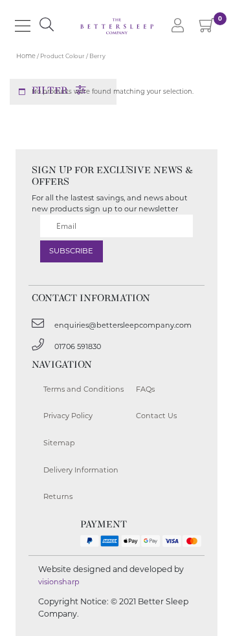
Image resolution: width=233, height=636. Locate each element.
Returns (57, 496)
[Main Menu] (23, 26)
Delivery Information (80, 469)
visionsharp (59, 581)
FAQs (145, 389)
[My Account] (177, 26)
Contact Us (156, 415)
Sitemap (59, 442)
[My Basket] (207, 28)
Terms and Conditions (83, 389)
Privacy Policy (68, 415)
